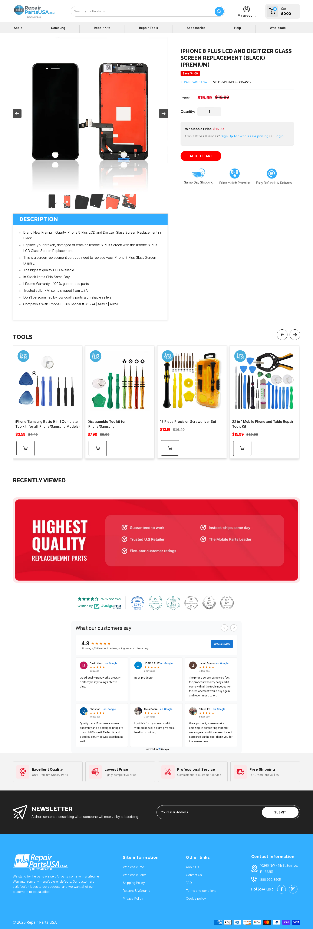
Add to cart (201, 156)
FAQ (189, 883)
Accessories (196, 28)
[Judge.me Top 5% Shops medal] (209, 603)
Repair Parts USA (194, 82)
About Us (192, 867)
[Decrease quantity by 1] (201, 111)
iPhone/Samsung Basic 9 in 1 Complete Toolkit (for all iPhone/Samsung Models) (47, 424)
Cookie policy (196, 898)
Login (278, 136)
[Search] (219, 11)
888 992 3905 (270, 880)
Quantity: (188, 111)
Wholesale (278, 28)
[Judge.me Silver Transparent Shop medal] (191, 603)
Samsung (58, 28)
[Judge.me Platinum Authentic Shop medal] (155, 603)
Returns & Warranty (136, 891)
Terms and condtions (201, 891)
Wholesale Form (134, 875)
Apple (18, 28)
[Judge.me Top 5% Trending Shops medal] (227, 603)
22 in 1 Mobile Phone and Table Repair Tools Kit (262, 424)
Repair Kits (102, 28)
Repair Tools (148, 28)
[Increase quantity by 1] (217, 111)
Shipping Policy (134, 883)
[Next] (295, 334)
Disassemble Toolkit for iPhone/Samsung (107, 424)
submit (280, 812)
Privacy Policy (133, 898)
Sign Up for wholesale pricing (244, 136)
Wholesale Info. (134, 867)
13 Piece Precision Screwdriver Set (188, 421)
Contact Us (194, 875)
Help (237, 28)
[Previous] (282, 334)
